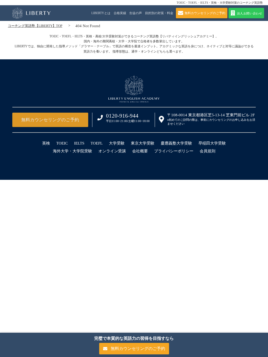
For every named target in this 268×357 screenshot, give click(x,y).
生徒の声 (135, 13)
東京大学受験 (142, 143)
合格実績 (120, 13)
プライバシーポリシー (173, 151)
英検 (46, 143)
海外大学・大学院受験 (72, 151)
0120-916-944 (122, 116)
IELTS (79, 143)
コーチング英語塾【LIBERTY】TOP (35, 26)
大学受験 (117, 143)
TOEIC (62, 143)
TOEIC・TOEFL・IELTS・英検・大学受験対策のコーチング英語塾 (220, 2)
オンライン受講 (112, 151)
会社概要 (140, 151)
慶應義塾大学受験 (176, 143)
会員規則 (207, 151)
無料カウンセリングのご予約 (50, 119)
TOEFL (97, 143)
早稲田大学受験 (212, 143)
